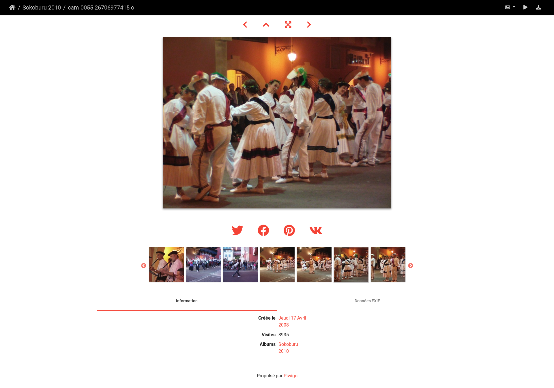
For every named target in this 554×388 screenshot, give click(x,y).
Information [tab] (187, 301)
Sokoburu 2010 (42, 7)
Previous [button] (144, 266)
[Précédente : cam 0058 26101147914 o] (246, 24)
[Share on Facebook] (265, 231)
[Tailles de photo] (510, 7)
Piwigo (290, 375)
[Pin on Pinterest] (291, 231)
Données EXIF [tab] (367, 301)
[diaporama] (525, 7)
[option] (166, 264)
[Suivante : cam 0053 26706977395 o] (309, 24)
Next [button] (410, 266)
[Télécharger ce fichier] (538, 7)
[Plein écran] (289, 24)
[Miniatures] (267, 24)
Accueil (12, 7)
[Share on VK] (316, 231)
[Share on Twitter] (239, 231)
